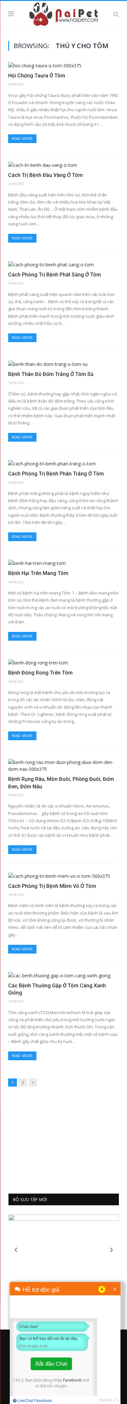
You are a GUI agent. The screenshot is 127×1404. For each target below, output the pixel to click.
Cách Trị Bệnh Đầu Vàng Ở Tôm (45, 175)
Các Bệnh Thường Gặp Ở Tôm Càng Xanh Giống (57, 989)
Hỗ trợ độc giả (41, 1289)
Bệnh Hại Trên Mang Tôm (38, 573)
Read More (22, 138)
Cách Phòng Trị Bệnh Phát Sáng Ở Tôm (54, 275)
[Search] (116, 14)
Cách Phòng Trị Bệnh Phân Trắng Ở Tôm (56, 474)
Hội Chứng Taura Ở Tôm (36, 76)
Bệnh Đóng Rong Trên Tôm (40, 673)
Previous (16, 1250)
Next (111, 1250)
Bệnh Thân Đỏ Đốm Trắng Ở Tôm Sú (50, 374)
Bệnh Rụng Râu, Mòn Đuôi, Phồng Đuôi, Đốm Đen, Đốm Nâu (61, 782)
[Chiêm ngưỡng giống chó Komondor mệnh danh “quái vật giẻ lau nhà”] (63, 1249)
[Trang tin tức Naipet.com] (63, 13)
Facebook (72, 1380)
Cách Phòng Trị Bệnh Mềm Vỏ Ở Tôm (52, 886)
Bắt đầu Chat (51, 1364)
